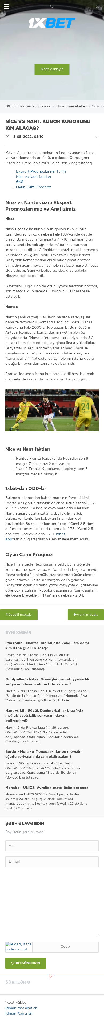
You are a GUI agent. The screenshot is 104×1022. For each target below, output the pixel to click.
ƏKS (19, 182)
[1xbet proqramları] (52, 23)
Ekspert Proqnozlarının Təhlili (41, 171)
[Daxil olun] (97, 6)
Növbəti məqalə (19, 614)
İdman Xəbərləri (19, 1013)
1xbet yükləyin (52, 69)
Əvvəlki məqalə (86, 614)
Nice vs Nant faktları (33, 177)
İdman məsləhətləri (21, 1008)
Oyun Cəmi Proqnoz (33, 187)
